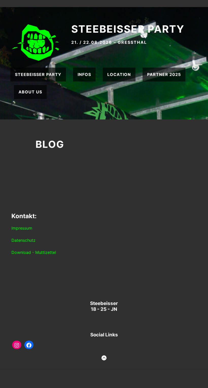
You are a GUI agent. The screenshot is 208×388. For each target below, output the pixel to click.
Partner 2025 (164, 74)
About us (30, 91)
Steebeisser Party (127, 29)
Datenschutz (23, 240)
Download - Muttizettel (33, 252)
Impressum (21, 228)
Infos (84, 74)
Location (119, 74)
